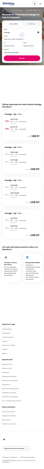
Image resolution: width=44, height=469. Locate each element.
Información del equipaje (10, 397)
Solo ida (32, 24)
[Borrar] (38, 32)
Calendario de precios (9, 393)
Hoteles (4, 341)
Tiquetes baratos (8, 337)
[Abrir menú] (40, 3)
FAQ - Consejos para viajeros (11, 401)
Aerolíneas (5, 372)
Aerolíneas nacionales (9, 376)
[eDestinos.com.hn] (4, 10)
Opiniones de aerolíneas (10, 380)
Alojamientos (6, 333)
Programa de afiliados (9, 416)
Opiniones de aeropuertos (10, 388)
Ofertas (4, 349)
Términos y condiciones (9, 457)
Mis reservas (6, 420)
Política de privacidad (27, 457)
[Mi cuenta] (34, 3)
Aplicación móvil (7, 364)
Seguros (5, 353)
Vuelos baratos (7, 329)
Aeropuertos (6, 384)
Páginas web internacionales (14, 448)
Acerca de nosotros (8, 412)
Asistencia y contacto (9, 424)
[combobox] (20, 32)
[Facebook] (4, 439)
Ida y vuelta (13, 24)
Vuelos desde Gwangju (17, 10)
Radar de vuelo (7, 368)
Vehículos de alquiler (8, 345)
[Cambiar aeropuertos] (22, 35)
